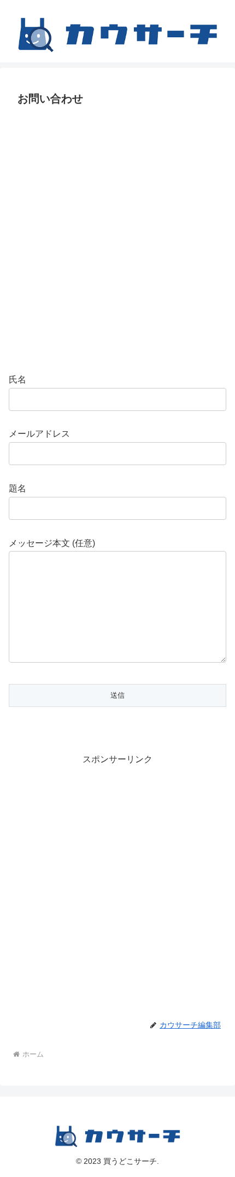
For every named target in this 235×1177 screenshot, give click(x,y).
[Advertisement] (117, 238)
